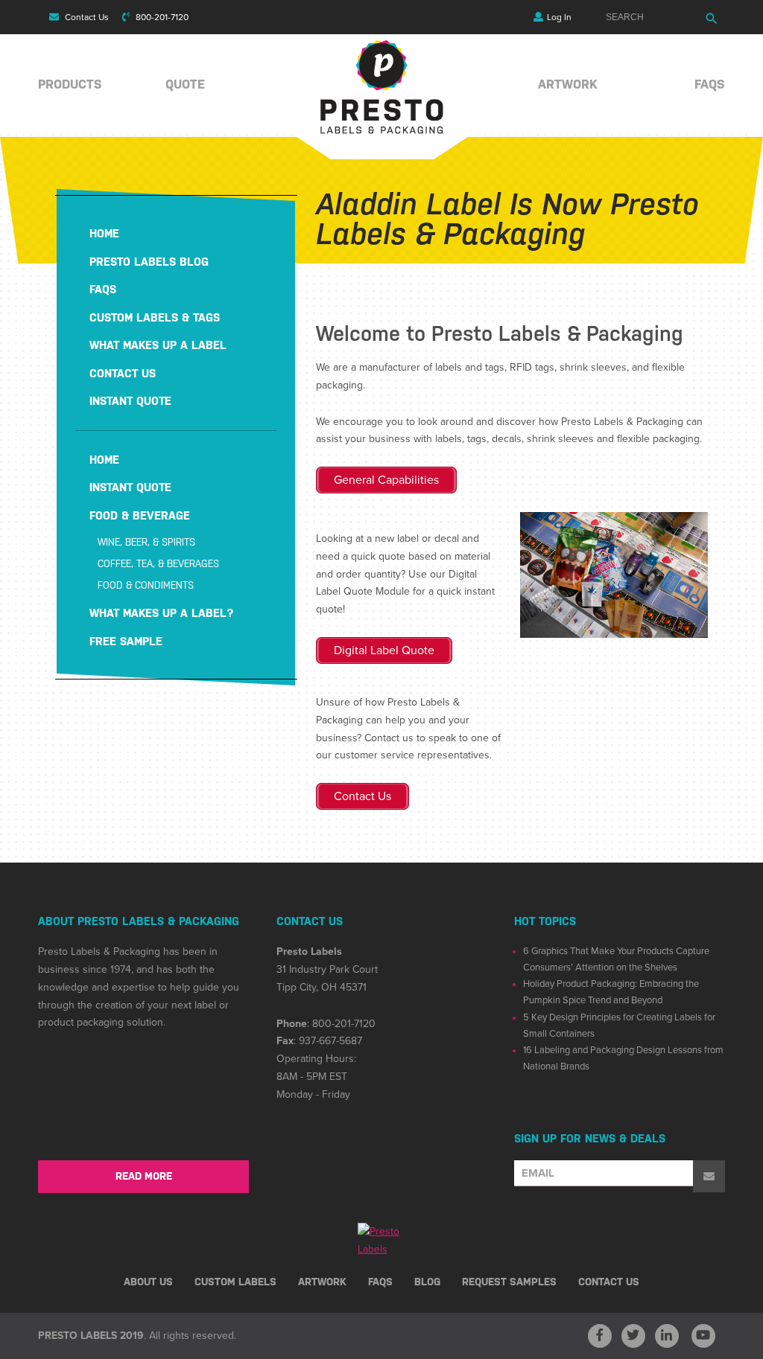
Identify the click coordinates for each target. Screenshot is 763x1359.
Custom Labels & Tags (154, 317)
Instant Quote (130, 400)
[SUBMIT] (709, 1176)
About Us (148, 1282)
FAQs (709, 84)
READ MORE (143, 1176)
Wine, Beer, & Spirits (146, 542)
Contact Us (86, 17)
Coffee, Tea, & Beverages (158, 563)
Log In (559, 17)
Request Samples (509, 1282)
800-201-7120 (161, 17)
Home (104, 233)
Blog (427, 1282)
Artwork (568, 84)
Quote (185, 84)
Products (70, 84)
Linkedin (667, 1336)
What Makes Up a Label (158, 345)
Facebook (600, 1336)
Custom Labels (235, 1282)
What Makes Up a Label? (161, 613)
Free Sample (125, 641)
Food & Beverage (139, 515)
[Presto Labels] (381, 130)
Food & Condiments (146, 585)
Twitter (633, 1336)
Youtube (703, 1336)
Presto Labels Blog (149, 261)
